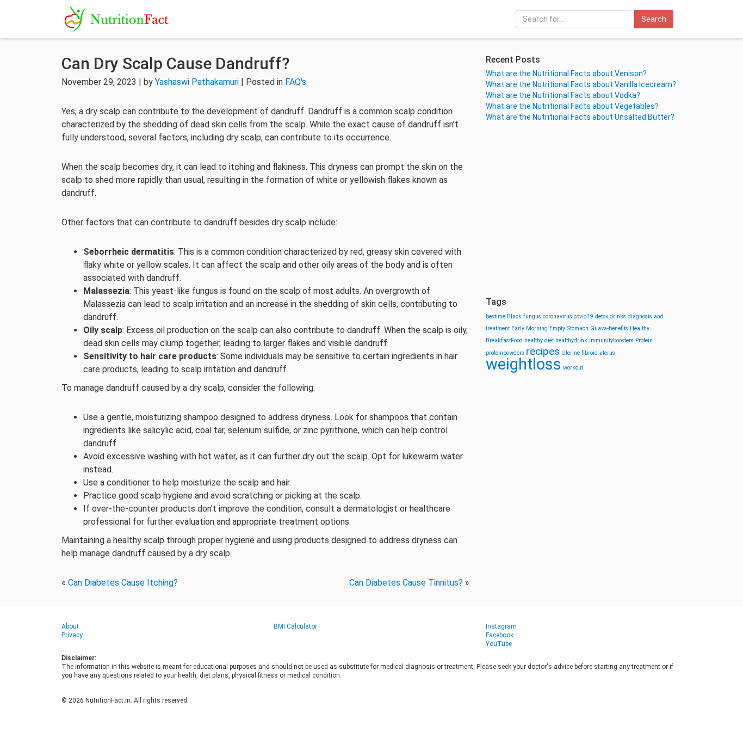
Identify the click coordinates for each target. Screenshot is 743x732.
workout (573, 367)
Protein (644, 340)
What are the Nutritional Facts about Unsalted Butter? (580, 117)
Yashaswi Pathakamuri (197, 82)
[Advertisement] (584, 209)
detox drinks (610, 316)
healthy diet (539, 340)
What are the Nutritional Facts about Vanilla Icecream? (581, 84)
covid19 (583, 316)
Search (653, 19)
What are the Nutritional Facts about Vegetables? (572, 106)
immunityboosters (611, 340)
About (70, 626)
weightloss (523, 364)
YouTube (499, 644)
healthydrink (571, 340)
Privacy (72, 635)
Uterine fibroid (579, 352)
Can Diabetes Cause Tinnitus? (406, 582)
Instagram (501, 626)
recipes (543, 351)
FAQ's (295, 82)
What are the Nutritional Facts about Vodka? (563, 95)
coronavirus (557, 316)
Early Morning (529, 328)
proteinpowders (505, 352)
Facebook (499, 635)
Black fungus (524, 316)
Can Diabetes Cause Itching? (123, 582)
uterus (607, 352)
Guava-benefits (609, 328)
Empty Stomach (569, 328)
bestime (495, 316)
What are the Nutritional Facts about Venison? (566, 73)
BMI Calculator (295, 626)
